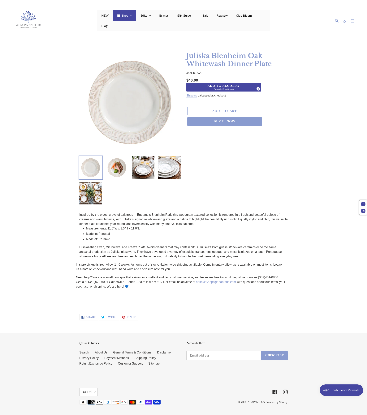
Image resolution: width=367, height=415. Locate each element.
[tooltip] (258, 89)
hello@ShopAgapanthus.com (216, 282)
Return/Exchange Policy (95, 363)
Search (84, 352)
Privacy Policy (89, 358)
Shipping (191, 95)
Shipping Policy (145, 358)
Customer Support (130, 363)
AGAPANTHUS (256, 402)
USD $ (87, 392)
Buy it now (224, 121)
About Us (101, 352)
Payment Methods (116, 358)
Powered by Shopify (277, 402)
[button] (223, 87)
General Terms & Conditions (132, 352)
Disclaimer (164, 352)
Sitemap (154, 363)
